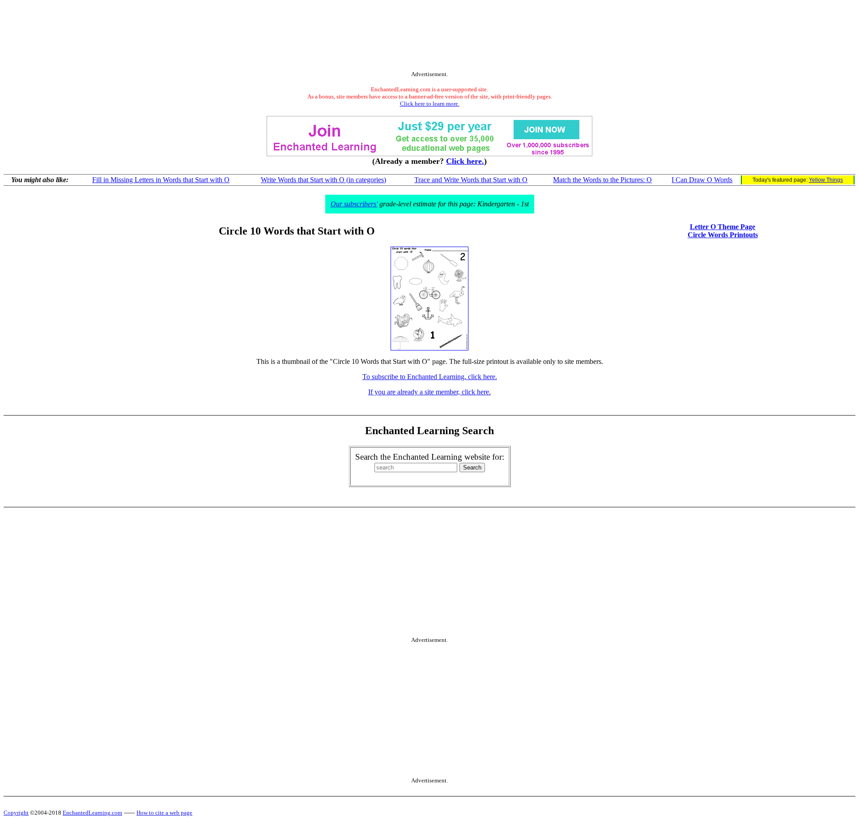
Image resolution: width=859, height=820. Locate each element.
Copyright (16, 812)
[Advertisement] (429, 37)
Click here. (465, 161)
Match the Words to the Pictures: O (602, 180)
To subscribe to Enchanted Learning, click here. (429, 376)
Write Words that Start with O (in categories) (323, 180)
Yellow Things (826, 180)
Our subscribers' (354, 204)
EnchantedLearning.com (92, 812)
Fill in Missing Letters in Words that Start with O (161, 180)
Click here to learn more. (429, 103)
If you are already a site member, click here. (429, 392)
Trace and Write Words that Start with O (470, 180)
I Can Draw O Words (702, 180)
